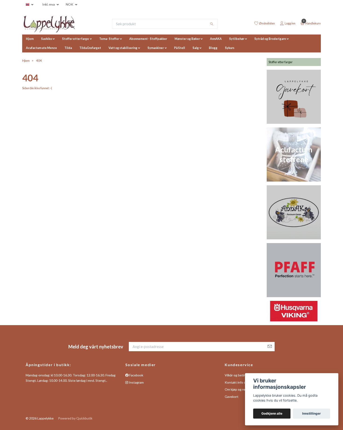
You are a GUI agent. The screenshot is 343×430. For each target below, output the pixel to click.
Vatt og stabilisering (122, 48)
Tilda (68, 48)
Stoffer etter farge (75, 39)
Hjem (30, 39)
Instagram (136, 382)
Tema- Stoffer (109, 39)
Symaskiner (155, 48)
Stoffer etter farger (281, 62)
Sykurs (229, 48)
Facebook (136, 375)
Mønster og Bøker (187, 39)
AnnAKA (216, 39)
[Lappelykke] (49, 24)
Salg (195, 48)
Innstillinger (311, 413)
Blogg (213, 48)
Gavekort (231, 397)
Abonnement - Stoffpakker (148, 39)
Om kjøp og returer (239, 389)
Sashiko (46, 39)
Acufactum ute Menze (41, 48)
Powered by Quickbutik (75, 418)
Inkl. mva (49, 4)
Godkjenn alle (271, 413)
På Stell (179, 48)
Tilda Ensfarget (90, 48)
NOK (70, 4)
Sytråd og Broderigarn (270, 39)
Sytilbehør (236, 39)
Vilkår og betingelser (240, 375)
